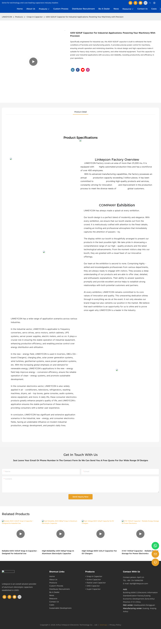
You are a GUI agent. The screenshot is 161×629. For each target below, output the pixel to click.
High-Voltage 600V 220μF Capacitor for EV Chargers (99, 552)
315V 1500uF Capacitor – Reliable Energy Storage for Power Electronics (140, 552)
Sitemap (103, 625)
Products (19, 17)
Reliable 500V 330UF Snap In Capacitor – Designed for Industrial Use (20, 552)
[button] (160, 9)
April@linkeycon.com (139, 583)
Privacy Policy (115, 625)
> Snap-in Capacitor (34, 17)
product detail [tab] (80, 112)
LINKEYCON (7, 17)
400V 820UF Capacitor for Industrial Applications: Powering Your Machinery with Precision (84, 17)
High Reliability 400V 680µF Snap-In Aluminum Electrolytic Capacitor (58, 552)
